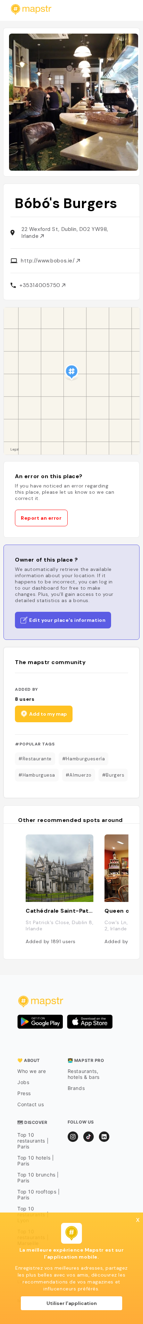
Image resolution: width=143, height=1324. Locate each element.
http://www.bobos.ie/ (48, 260)
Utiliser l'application (72, 1303)
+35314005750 (40, 285)
